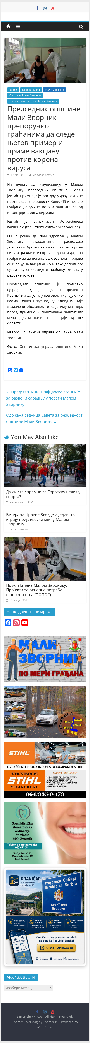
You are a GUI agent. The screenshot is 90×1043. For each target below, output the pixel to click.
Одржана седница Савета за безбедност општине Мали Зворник (44, 418)
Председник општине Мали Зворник (33, 101)
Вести (13, 90)
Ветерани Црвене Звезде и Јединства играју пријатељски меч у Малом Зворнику (41, 519)
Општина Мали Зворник (25, 95)
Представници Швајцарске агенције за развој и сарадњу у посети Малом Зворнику (43, 398)
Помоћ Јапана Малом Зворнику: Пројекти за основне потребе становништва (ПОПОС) (36, 590)
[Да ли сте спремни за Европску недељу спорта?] (45, 446)
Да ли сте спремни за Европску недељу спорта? (43, 494)
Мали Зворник (54, 90)
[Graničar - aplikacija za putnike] (45, 917)
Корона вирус (31, 90)
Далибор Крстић (43, 175)
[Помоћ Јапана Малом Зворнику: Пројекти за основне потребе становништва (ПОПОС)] (45, 540)
